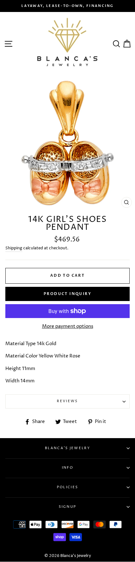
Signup (68, 506)
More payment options (67, 326)
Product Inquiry (67, 293)
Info (67, 467)
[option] (67, 6)
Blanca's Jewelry (67, 448)
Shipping (13, 248)
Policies (67, 487)
